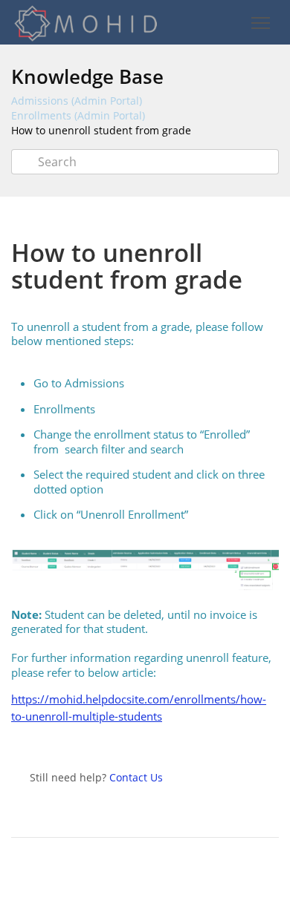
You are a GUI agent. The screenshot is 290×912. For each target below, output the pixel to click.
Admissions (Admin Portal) (76, 101)
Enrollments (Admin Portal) (78, 115)
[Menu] (260, 23)
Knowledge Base (87, 76)
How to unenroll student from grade (101, 130)
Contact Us (136, 777)
